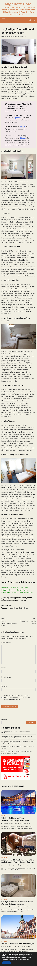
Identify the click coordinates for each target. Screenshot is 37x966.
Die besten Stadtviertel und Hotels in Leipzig (18, 944)
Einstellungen (10, 958)
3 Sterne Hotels (12, 608)
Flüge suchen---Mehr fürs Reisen (14, 590)
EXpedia (23, 138)
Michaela (23, 37)
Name (4, 668)
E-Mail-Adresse (7, 677)
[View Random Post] (30, 20)
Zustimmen (6, 963)
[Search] (34, 20)
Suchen (4, 720)
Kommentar (6, 643)
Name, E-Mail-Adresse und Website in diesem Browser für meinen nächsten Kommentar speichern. (17, 697)
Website (4, 686)
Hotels (11, 605)
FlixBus (22, 127)
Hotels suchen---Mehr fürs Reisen (15, 587)
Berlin (21, 608)
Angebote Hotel (18, 4)
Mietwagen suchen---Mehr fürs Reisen (17, 592)
